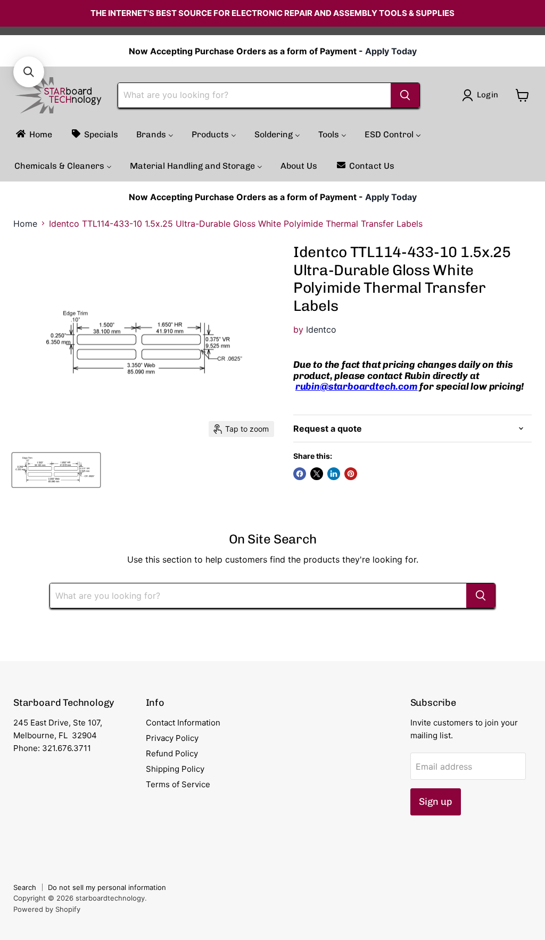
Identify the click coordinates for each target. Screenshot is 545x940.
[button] (28, 71)
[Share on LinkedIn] (333, 473)
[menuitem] (33, 134)
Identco (321, 329)
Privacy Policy (172, 738)
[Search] (405, 95)
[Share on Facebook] (299, 473)
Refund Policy (172, 753)
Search (24, 887)
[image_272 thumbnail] (56, 470)
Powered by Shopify (46, 909)
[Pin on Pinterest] (350, 473)
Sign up (435, 801)
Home (25, 223)
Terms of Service (178, 784)
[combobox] (254, 95)
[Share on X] (316, 473)
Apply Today (391, 51)
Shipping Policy (175, 769)
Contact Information (183, 723)
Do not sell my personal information (107, 887)
